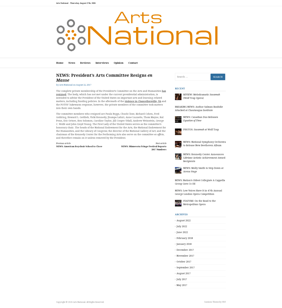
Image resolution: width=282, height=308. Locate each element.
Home (59, 62)
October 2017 (184, 261)
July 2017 (182, 279)
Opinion (118, 62)
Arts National (65, 85)
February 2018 (185, 238)
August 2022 (184, 220)
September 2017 (186, 267)
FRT (224, 302)
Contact (133, 62)
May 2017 (182, 285)
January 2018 (184, 244)
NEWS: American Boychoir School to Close (79, 145)
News (71, 62)
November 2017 (185, 255)
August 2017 (184, 273)
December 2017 (185, 250)
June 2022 (182, 232)
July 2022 (182, 226)
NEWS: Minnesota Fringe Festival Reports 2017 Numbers (143, 146)
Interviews (102, 62)
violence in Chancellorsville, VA (143, 101)
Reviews (85, 62)
